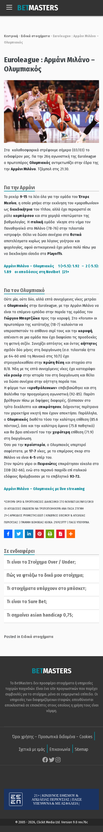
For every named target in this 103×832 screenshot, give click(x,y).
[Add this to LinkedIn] (29, 534)
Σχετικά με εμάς (32, 749)
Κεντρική (11, 36)
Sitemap (81, 749)
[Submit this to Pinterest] (39, 534)
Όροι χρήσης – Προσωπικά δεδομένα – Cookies (52, 736)
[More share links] (71, 534)
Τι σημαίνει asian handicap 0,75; (40, 615)
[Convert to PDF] (60, 534)
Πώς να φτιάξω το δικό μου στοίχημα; (45, 575)
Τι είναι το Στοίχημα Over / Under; (41, 562)
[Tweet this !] (19, 534)
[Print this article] (50, 534)
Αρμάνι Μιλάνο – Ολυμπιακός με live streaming (44, 488)
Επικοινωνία (59, 749)
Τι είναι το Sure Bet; (27, 601)
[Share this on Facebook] (8, 534)
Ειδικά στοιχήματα (35, 36)
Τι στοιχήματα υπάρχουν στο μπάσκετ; (46, 588)
